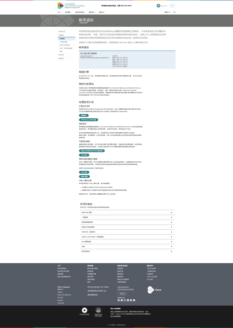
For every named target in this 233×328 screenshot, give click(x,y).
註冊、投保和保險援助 (66, 48)
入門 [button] (59, 12)
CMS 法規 (84, 155)
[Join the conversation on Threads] (122, 300)
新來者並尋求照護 (63, 271)
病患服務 (61, 35)
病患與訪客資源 (122, 265)
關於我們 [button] (91, 12)
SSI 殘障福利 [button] (86, 242)
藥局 (88, 282)
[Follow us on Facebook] (131, 300)
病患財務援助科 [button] (87, 222)
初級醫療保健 (91, 274)
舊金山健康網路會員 (64, 276)
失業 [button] (83, 246)
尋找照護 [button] (67, 12)
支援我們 (150, 274)
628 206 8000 (95, 287)
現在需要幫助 (62, 268)
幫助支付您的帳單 (65, 45)
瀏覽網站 (83, 115)
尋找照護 (90, 265)
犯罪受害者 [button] (86, 251)
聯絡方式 (101, 12)
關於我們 (150, 265)
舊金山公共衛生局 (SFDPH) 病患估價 (91, 150)
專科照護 (90, 276)
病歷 (61, 51)
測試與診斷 (91, 279)
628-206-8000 (126, 6)
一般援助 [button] (85, 217)
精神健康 (90, 271)
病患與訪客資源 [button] (79, 12)
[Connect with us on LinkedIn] (128, 300)
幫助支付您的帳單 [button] (88, 227)
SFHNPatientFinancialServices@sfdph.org (97, 57)
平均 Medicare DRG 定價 (88, 119)
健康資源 (61, 58)
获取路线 (122, 293)
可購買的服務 (63, 42)
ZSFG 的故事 (151, 268)
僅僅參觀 (60, 274)
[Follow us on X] (134, 300)
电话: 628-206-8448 (86, 56)
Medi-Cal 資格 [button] (87, 212)
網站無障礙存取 (93, 294)
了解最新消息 (151, 271)
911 (105, 291)
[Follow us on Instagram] (125, 300)
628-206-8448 (88, 168)
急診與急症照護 (92, 268)
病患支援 (61, 55)
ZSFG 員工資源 (152, 276)
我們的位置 (62, 31)
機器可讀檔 (84, 176)
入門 (59, 265)
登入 (172, 5)
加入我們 (150, 279)
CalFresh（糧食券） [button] (89, 232)
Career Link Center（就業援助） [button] (93, 237)
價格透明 (120, 276)
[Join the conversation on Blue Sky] (119, 300)
